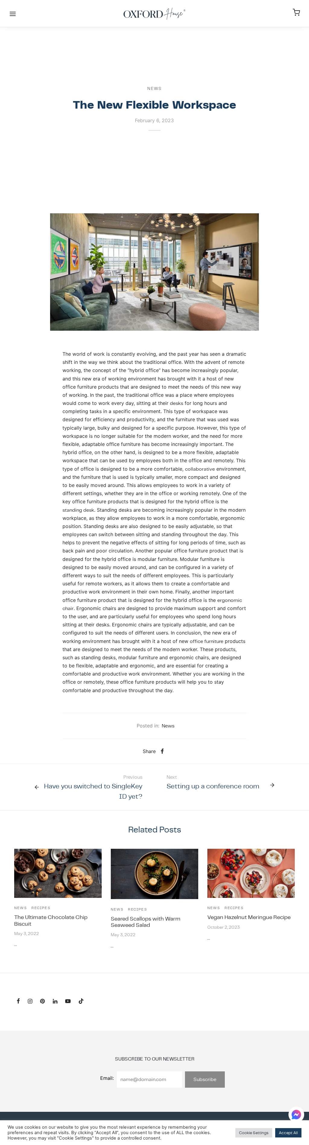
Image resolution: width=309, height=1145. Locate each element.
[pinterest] (42, 1001)
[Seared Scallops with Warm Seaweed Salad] (154, 874)
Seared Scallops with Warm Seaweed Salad (145, 921)
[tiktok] (81, 1001)
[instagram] (30, 1001)
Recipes (40, 907)
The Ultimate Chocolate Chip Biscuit (51, 920)
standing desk (78, 510)
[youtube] (68, 1001)
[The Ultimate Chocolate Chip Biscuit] (58, 873)
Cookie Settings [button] (254, 1132)
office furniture (206, 641)
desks (176, 403)
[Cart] (296, 12)
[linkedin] (55, 1001)
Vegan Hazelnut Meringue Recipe (249, 917)
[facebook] (18, 1001)
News (154, 88)
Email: (107, 1078)
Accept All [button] (288, 1132)
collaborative (200, 469)
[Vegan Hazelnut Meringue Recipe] (251, 873)
